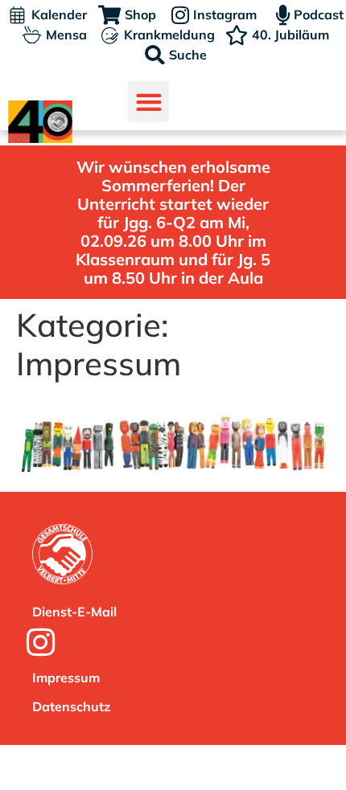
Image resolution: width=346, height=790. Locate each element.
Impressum (66, 677)
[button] (148, 101)
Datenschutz (71, 706)
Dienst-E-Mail (74, 612)
